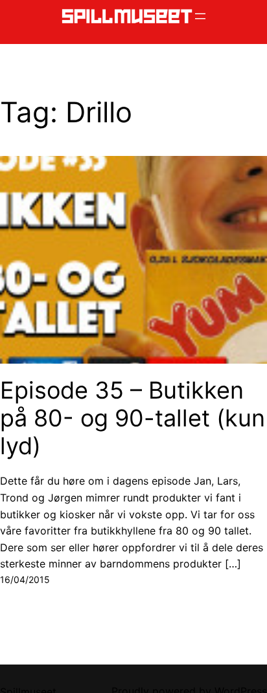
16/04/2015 (25, 579)
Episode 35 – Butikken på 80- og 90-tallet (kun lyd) (132, 418)
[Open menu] (200, 16)
